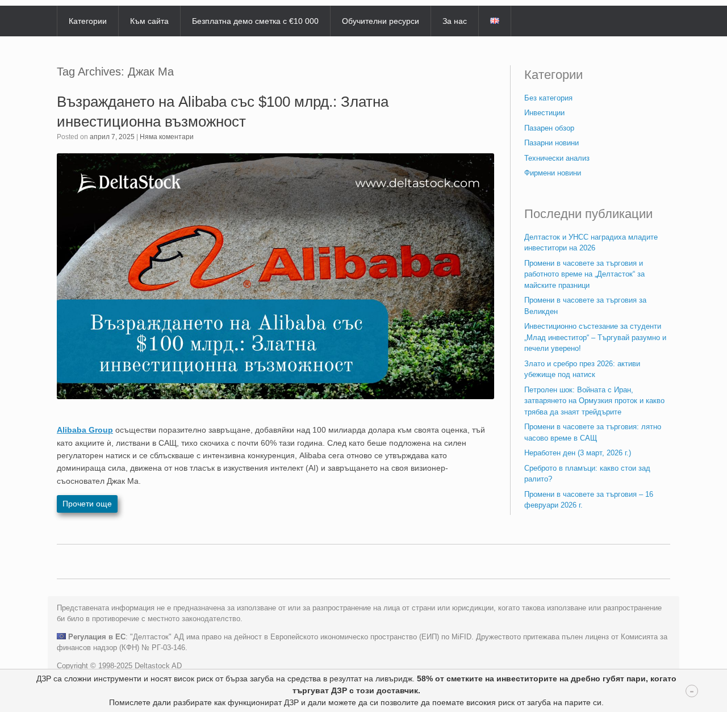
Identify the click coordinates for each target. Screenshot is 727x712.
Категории (88, 21)
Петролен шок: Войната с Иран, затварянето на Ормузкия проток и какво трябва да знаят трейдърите (594, 401)
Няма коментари (167, 137)
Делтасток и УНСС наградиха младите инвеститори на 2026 (591, 243)
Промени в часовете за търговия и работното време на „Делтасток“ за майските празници (584, 274)
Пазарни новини (551, 143)
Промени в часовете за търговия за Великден (585, 306)
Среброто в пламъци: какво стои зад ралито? (587, 474)
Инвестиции (544, 112)
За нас (454, 21)
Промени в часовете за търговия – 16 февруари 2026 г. (588, 500)
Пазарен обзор (549, 128)
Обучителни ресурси (380, 21)
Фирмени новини (552, 173)
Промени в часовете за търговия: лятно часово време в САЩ (592, 432)
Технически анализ (557, 158)
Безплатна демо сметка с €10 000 (255, 21)
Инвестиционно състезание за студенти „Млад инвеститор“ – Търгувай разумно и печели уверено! (595, 337)
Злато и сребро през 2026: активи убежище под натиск (582, 369)
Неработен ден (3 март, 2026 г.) (577, 453)
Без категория (548, 98)
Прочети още (87, 503)
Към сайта (149, 21)
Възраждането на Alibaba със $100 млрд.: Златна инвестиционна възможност (222, 111)
